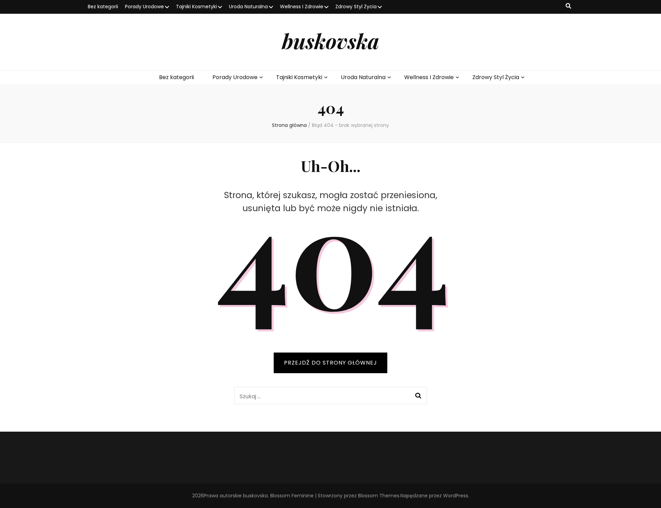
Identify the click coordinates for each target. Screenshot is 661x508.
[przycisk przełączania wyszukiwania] (568, 6)
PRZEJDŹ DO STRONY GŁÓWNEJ (330, 363)
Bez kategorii (103, 6)
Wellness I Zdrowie (301, 6)
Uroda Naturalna (248, 6)
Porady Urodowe (144, 6)
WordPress (455, 495)
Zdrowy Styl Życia (356, 6)
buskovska (330, 40)
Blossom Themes (378, 495)
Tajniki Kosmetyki (196, 6)
